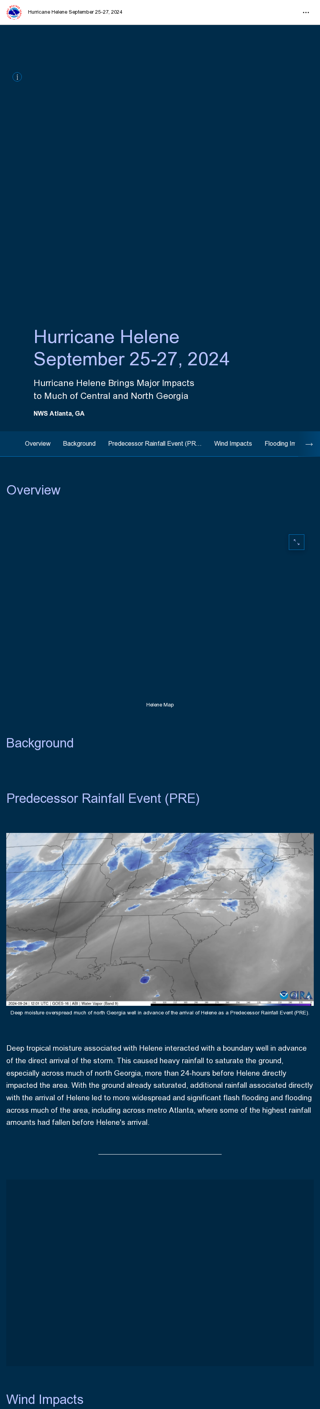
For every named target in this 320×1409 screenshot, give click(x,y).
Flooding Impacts (288, 444)
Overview (38, 444)
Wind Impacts (233, 444)
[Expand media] (160, 1273)
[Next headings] (309, 444)
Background (79, 444)
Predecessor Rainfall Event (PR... (155, 444)
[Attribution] (17, 77)
